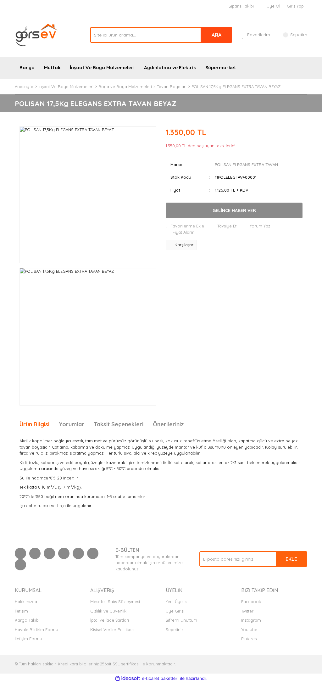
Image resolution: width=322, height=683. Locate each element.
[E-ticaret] (160, 678)
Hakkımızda (26, 601)
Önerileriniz (168, 424)
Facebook (251, 601)
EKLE (291, 559)
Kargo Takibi (27, 620)
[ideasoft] (127, 678)
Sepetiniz (174, 629)
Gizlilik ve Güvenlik (108, 610)
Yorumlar (71, 424)
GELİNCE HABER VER (234, 210)
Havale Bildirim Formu (36, 629)
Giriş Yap (295, 5)
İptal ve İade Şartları (109, 620)
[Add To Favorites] (185, 226)
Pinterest (249, 638)
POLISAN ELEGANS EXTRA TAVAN (246, 164)
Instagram (251, 620)
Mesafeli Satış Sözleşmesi (115, 601)
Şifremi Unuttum (181, 620)
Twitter (247, 610)
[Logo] (37, 34)
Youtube (249, 629)
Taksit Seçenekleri (118, 424)
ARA (216, 35)
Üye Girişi (175, 610)
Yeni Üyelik (176, 601)
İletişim (21, 610)
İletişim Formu (28, 638)
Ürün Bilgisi (34, 424)
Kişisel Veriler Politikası (112, 629)
